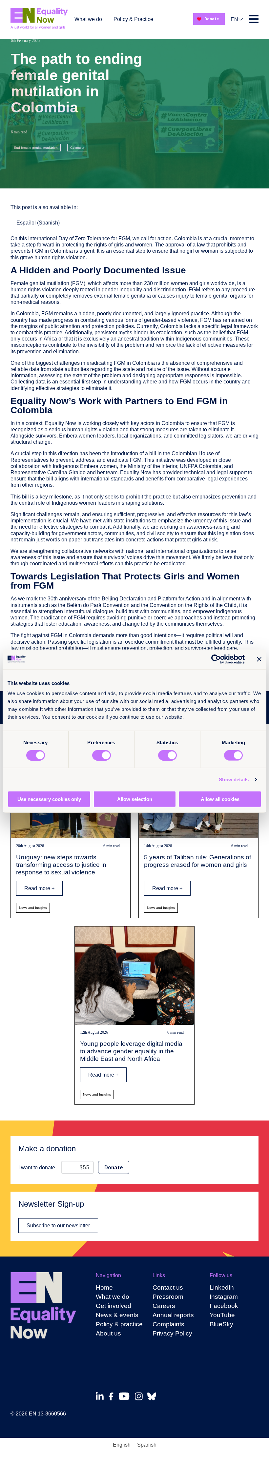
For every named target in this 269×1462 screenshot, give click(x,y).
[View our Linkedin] (101, 1396)
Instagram (224, 1296)
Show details (234, 779)
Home (104, 1287)
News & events (117, 1315)
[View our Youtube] (125, 1396)
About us (108, 1333)
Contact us (168, 1287)
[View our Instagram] (140, 1396)
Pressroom (168, 1296)
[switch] (101, 755)
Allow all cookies (220, 799)
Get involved (113, 1305)
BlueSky (221, 1324)
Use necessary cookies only (49, 799)
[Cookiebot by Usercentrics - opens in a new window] (216, 659)
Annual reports (173, 1315)
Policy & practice (119, 1324)
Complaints (168, 1324)
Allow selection (134, 799)
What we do (88, 19)
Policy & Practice (133, 19)
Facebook (224, 1305)
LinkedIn (222, 1287)
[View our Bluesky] (153, 1396)
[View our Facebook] (113, 1396)
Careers (164, 1305)
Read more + (39, 888)
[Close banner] (259, 659)
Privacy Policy (172, 1333)
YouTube (222, 1315)
